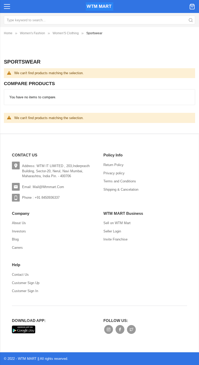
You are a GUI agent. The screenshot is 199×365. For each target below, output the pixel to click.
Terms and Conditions (119, 181)
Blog (15, 239)
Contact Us (20, 275)
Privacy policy (114, 173)
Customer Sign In (25, 291)
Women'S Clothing (66, 33)
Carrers (17, 248)
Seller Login (112, 231)
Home (8, 33)
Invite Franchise (115, 239)
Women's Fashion (32, 33)
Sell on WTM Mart (117, 223)
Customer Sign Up (25, 283)
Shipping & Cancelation (120, 189)
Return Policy (113, 165)
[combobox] (99, 20)
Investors (19, 231)
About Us (19, 223)
